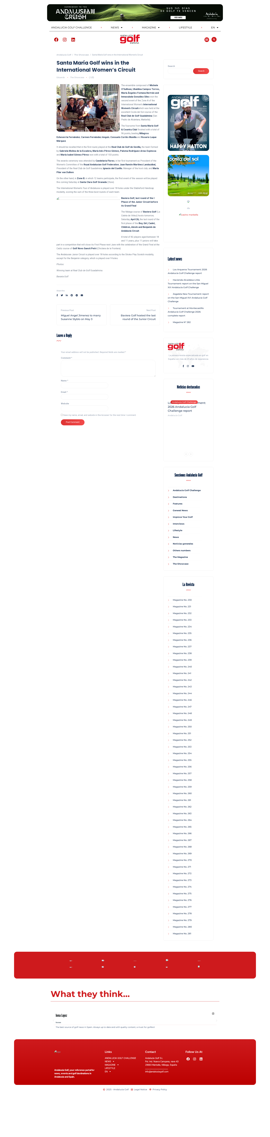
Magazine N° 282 (182, 322)
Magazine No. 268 (182, 846)
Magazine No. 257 (182, 773)
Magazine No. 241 (182, 673)
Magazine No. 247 (182, 706)
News (176, 537)
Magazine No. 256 (182, 766)
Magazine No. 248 (182, 713)
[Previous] (186, 454)
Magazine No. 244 (182, 693)
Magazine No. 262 (182, 806)
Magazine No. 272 (182, 873)
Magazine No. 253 (182, 746)
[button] (207, 40)
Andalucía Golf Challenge (184, 402)
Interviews (178, 523)
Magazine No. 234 (182, 626)
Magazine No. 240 (182, 666)
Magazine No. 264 (182, 820)
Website (65, 403)
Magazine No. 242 (182, 680)
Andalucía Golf (175, 415)
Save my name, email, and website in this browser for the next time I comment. (99, 415)
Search (171, 66)
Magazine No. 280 (182, 926)
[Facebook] (56, 39)
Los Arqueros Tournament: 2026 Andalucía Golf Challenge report (187, 406)
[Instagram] (64, 39)
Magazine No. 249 (182, 720)
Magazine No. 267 (182, 840)
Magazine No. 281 (182, 933)
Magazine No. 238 (182, 653)
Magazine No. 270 (182, 860)
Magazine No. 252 (182, 740)
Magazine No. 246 (182, 700)
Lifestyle (177, 530)
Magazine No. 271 (182, 866)
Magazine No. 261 (182, 800)
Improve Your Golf (183, 517)
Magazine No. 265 (182, 826)
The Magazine (180, 557)
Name (64, 380)
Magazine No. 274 (182, 886)
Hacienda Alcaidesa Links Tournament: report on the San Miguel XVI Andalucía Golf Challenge (188, 284)
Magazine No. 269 (182, 853)
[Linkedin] (73, 39)
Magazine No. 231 (182, 606)
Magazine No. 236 (182, 640)
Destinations (180, 497)
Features (177, 503)
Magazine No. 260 (182, 793)
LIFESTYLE (185, 27)
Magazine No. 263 (182, 813)
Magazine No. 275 (182, 893)
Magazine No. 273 (182, 880)
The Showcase (77, 77)
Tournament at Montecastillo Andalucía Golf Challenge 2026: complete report (186, 312)
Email (64, 392)
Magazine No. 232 (182, 613)
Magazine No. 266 (182, 833)
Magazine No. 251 (182, 733)
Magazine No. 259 (182, 786)
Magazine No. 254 (182, 753)
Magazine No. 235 (182, 633)
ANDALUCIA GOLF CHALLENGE (71, 27)
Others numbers (182, 550)
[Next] (191, 454)
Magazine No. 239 (182, 660)
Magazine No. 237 (182, 646)
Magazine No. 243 (182, 686)
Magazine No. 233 (182, 620)
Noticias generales (183, 543)
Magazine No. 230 (182, 600)
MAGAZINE (149, 27)
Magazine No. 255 (182, 760)
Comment (66, 358)
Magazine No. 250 (182, 726)
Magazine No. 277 (182, 906)
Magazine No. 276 (182, 900)
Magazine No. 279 (182, 920)
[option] (188, 407)
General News (180, 510)
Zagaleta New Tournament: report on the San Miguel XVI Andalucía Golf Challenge (188, 298)
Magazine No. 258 (182, 780)
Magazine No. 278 (182, 913)
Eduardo (61, 77)
